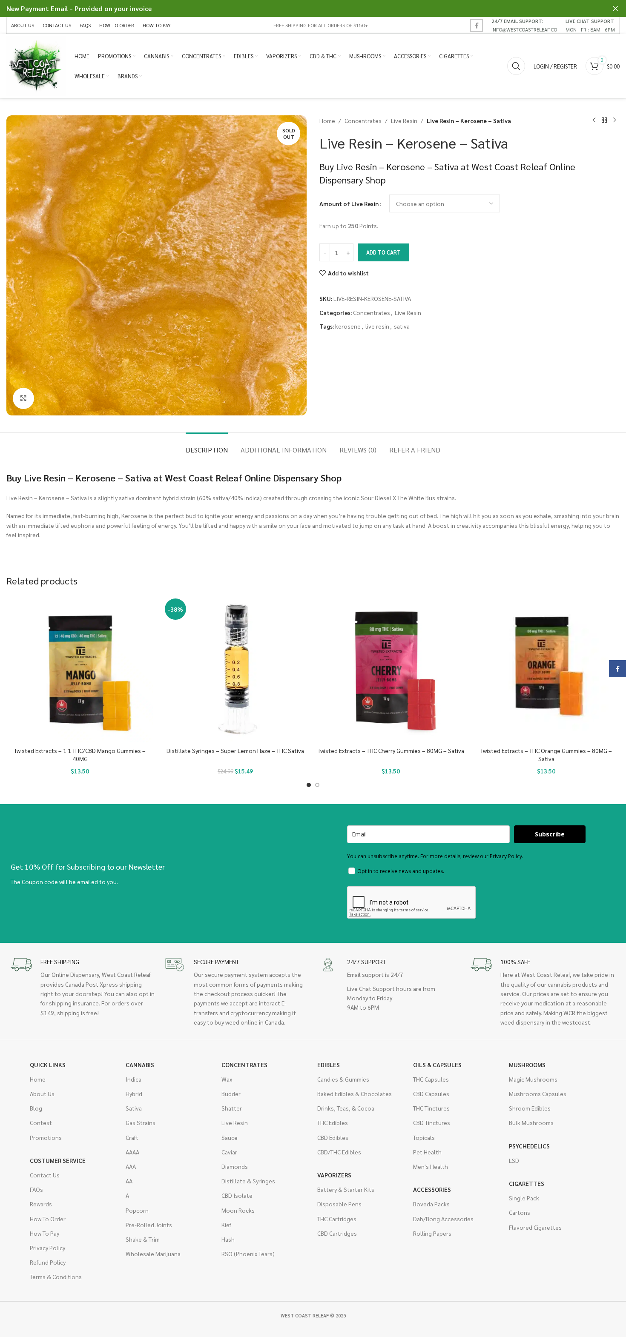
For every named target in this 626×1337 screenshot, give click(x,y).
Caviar (229, 1152)
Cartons (519, 1212)
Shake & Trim (143, 1239)
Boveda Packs (431, 1204)
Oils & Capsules (437, 1064)
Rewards (41, 1204)
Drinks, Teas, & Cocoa (345, 1108)
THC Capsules (431, 1079)
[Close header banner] (615, 8)
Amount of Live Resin (349, 203)
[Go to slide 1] (309, 785)
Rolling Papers (432, 1233)
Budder (231, 1093)
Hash (228, 1239)
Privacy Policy (47, 1247)
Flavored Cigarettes (535, 1227)
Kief (226, 1224)
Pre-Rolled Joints (149, 1224)
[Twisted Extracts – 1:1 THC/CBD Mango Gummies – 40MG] (79, 668)
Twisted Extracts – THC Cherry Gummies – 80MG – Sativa (391, 750)
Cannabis (140, 1064)
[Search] (516, 65)
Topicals (424, 1137)
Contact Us (45, 1175)
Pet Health (427, 1152)
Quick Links (48, 1064)
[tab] (207, 445)
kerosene (348, 326)
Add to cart (383, 252)
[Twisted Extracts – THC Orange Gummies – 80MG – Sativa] (546, 668)
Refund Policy (48, 1262)
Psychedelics (529, 1146)
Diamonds (234, 1166)
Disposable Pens (339, 1204)
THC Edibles (332, 1122)
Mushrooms (527, 1064)
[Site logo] (36, 65)
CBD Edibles (332, 1137)
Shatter (231, 1108)
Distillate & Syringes (248, 1181)
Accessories (432, 1189)
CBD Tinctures (431, 1122)
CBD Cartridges (337, 1233)
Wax (226, 1079)
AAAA (132, 1152)
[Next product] (614, 120)
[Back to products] (604, 120)
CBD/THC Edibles (339, 1152)
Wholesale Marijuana (153, 1253)
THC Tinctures (431, 1108)
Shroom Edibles (530, 1108)
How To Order (48, 1218)
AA (129, 1181)
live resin (377, 326)
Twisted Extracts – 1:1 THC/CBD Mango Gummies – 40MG (80, 755)
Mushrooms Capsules (537, 1093)
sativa (402, 326)
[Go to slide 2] (317, 785)
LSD (514, 1160)
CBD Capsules (431, 1093)
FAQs (36, 1189)
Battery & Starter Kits (345, 1189)
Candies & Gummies (343, 1079)
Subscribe (550, 834)
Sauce (229, 1137)
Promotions (46, 1137)
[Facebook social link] (476, 25)
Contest (41, 1122)
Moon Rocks (238, 1210)
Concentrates (363, 120)
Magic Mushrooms (533, 1079)
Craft (132, 1137)
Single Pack (524, 1198)
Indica (133, 1079)
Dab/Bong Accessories (443, 1218)
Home (327, 120)
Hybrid (134, 1093)
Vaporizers (334, 1175)
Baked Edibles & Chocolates (354, 1093)
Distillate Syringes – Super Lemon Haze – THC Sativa (235, 750)
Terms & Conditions (56, 1276)
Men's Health (430, 1166)
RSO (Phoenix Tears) (248, 1253)
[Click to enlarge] (23, 398)
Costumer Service (58, 1160)
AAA (131, 1166)
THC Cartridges (336, 1218)
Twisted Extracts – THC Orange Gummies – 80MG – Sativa (546, 755)
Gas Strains (140, 1122)
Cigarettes (526, 1183)
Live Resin (404, 120)
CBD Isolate (237, 1195)
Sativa (134, 1108)
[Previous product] (594, 120)
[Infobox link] (524, 25)
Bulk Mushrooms (531, 1122)
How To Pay (44, 1233)
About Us (42, 1093)
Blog (36, 1108)
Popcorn (137, 1210)
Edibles (328, 1064)
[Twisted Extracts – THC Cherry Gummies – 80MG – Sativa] (390, 668)
